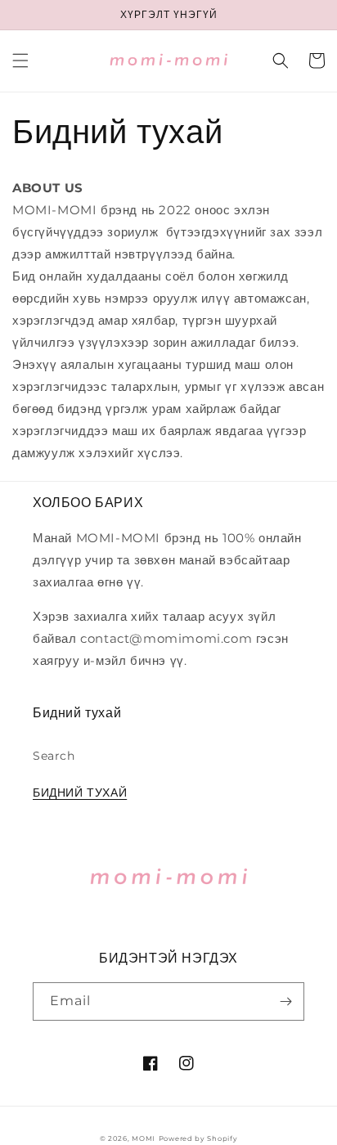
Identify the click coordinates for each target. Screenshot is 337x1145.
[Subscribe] (285, 1001)
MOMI (143, 1138)
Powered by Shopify (198, 1138)
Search (54, 755)
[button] (20, 61)
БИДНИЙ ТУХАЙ (80, 792)
